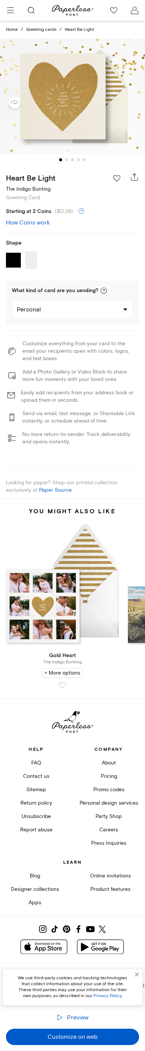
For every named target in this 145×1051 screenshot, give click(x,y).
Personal (29, 309)
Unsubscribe (36, 816)
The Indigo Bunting (28, 189)
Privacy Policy (107, 996)
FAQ (36, 763)
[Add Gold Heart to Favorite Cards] (62, 685)
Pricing (109, 776)
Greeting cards (41, 29)
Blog (35, 876)
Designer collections (35, 889)
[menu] (10, 10)
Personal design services (109, 803)
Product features (110, 889)
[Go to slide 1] (60, 159)
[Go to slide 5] (84, 159)
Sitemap (36, 789)
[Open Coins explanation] (81, 211)
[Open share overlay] (134, 176)
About (109, 763)
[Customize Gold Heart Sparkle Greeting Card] (72, 96)
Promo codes (109, 789)
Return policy (36, 803)
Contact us (36, 776)
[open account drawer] (134, 10)
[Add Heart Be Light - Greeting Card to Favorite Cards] (116, 178)
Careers (108, 830)
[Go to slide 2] (66, 159)
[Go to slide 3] (72, 159)
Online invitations (110, 876)
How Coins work (28, 222)
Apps (35, 902)
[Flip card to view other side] (20, 103)
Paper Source (55, 490)
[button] (103, 290)
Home (12, 29)
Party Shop (109, 816)
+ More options (62, 673)
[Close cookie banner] (136, 974)
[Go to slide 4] (78, 159)
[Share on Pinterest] (66, 929)
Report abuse (36, 830)
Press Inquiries (108, 843)
